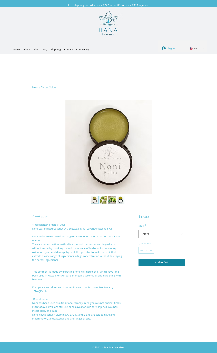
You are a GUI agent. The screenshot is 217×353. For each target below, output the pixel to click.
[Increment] (151, 250)
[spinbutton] (146, 250)
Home (36, 87)
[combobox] (162, 234)
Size (142, 226)
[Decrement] (141, 250)
